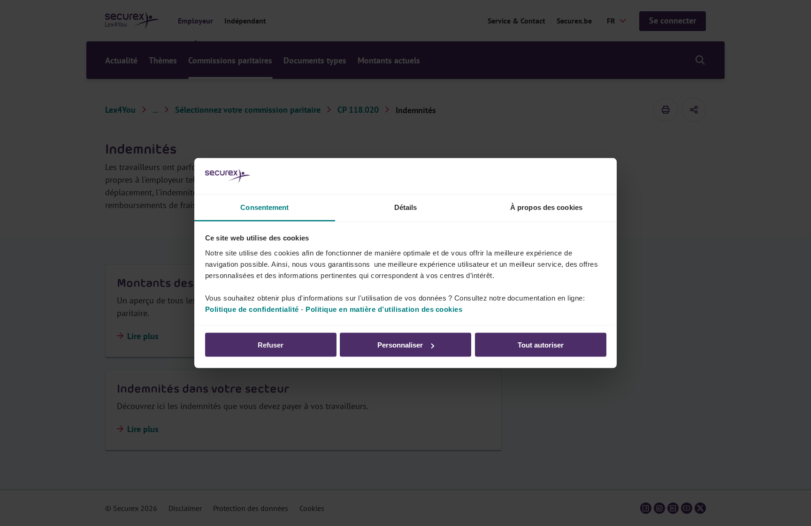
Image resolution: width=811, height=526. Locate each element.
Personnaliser (400, 345)
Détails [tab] (405, 207)
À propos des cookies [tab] (546, 207)
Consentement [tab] (264, 207)
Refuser (270, 345)
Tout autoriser (541, 345)
